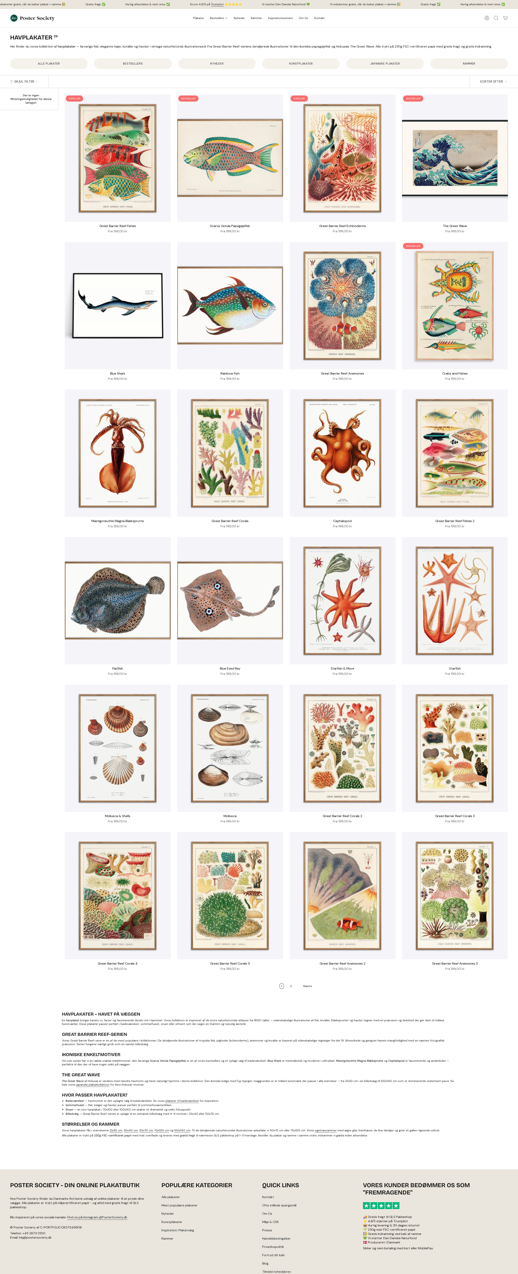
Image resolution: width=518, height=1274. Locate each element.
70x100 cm (161, 1130)
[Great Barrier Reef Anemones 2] (343, 895)
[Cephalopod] (343, 453)
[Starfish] (455, 600)
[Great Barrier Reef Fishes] (118, 158)
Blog (265, 1263)
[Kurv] (505, 18)
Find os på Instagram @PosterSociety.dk (97, 1217)
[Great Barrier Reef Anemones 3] (455, 895)
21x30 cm (116, 1130)
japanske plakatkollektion (92, 1084)
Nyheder (167, 1213)
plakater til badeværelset (182, 1101)
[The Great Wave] (455, 158)
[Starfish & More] (343, 600)
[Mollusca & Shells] (118, 748)
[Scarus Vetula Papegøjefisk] (230, 158)
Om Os (267, 1213)
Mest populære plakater (179, 1205)
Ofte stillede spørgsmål (279, 1205)
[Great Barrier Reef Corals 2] (343, 748)
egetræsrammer (326, 1130)
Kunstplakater (171, 1222)
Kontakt (268, 1197)
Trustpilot (217, 4)
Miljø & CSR (270, 1222)
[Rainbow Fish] (230, 305)
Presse (267, 1230)
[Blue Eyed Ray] (230, 600)
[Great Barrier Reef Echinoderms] (343, 158)
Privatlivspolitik (273, 1247)
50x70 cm (146, 1130)
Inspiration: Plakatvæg (177, 1230)
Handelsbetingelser (276, 1238)
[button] (198, 18)
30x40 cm (131, 1130)
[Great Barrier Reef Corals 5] (230, 895)
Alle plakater (170, 1197)
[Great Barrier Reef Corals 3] (455, 748)
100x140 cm (182, 1130)
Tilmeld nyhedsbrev (276, 1272)
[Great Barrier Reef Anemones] (343, 305)
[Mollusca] (230, 748)
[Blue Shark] (118, 305)
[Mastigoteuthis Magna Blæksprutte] (118, 453)
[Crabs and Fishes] (455, 305)
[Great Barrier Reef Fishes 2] (455, 453)
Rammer (167, 1238)
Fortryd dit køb (273, 1255)
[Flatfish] (118, 600)
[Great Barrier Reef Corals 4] (118, 895)
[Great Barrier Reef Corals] (230, 453)
